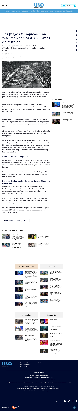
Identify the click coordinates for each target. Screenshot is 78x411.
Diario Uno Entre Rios (25, 364)
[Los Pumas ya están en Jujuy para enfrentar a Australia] (39, 245)
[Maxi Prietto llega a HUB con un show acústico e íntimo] (51, 335)
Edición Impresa (60, 11)
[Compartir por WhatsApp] (76, 38)
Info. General (49, 11)
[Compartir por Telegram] (76, 42)
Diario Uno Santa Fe (24, 366)
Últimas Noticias (10, 11)
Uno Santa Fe (5, 30)
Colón (37, 11)
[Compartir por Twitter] (76, 34)
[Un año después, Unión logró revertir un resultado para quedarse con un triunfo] (26, 296)
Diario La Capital (24, 362)
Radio (39, 362)
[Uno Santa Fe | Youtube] (76, 400)
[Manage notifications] (74, 407)
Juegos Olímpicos (22, 30)
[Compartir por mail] (76, 50)
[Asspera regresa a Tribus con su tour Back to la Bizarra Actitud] (51, 328)
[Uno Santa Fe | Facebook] (65, 400)
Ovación (32, 11)
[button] (3, 5)
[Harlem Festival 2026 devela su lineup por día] (51, 321)
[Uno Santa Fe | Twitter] (68, 400)
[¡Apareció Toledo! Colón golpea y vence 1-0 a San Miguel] (63, 114)
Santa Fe (18, 11)
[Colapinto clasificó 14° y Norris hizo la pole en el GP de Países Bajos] (51, 280)
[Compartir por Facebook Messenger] (76, 46)
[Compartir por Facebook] (76, 31)
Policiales (25, 11)
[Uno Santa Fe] (39, 5)
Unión (42, 11)
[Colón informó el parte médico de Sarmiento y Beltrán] (63, 121)
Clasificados (69, 11)
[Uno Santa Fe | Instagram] (72, 400)
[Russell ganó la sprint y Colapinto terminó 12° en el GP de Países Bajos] (51, 287)
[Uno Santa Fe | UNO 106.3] (68, 5)
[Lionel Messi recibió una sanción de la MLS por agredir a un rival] (39, 237)
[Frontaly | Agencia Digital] (14, 407)
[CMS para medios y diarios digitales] (6, 407)
